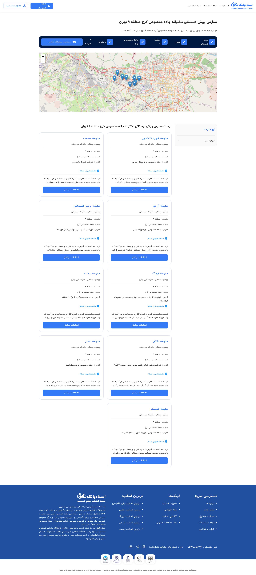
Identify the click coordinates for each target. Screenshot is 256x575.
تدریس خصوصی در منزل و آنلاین (73, 510)
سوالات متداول (194, 5)
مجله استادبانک (210, 5)
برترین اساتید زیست (129, 529)
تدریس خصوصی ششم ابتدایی (70, 521)
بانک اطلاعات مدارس (166, 522)
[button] (114, 78)
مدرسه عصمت (91, 138)
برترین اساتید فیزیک (129, 516)
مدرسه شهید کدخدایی (155, 138)
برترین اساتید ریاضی (129, 509)
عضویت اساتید (169, 503)
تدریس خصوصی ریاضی (51, 514)
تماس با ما (209, 509)
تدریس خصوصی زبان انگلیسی (90, 517)
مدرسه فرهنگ (160, 273)
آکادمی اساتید (169, 516)
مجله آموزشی (170, 509)
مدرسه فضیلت (159, 409)
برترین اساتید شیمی (129, 522)
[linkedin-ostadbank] (144, 548)
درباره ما (210, 503)
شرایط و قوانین (207, 529)
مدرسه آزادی (160, 206)
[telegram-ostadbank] (137, 548)
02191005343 (195, 547)
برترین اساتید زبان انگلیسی (126, 503)
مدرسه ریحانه (92, 273)
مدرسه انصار (92, 341)
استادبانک (224, 5)
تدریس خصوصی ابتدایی (61, 517)
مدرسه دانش (160, 341)
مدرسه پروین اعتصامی (86, 206)
